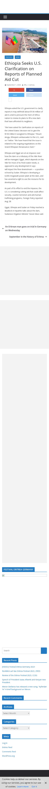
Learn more (22, 786)
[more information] (10, 100)
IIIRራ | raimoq (29, 85)
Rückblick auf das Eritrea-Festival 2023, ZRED (21, 671)
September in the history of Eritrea (26, 236)
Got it (34, 786)
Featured (9, 57)
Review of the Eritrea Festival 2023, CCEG (19, 675)
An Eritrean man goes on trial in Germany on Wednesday (25, 228)
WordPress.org (8, 756)
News (18, 57)
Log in (4, 743)
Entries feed (7, 747)
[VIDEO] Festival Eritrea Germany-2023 (18, 667)
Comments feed (9, 751)
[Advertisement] (24, 270)
